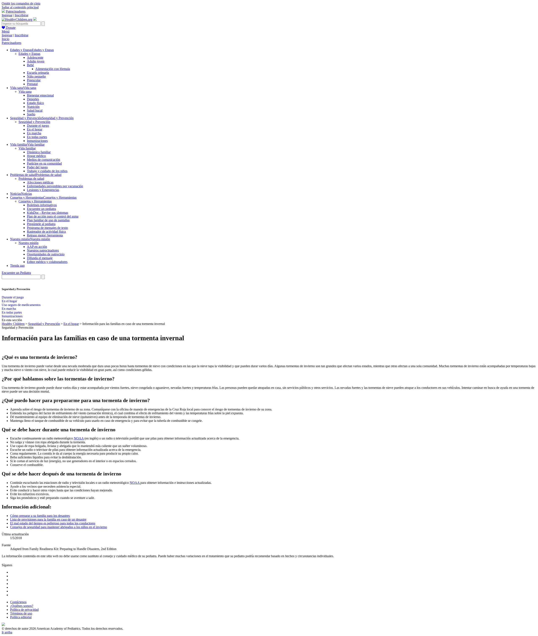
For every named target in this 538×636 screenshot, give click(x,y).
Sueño (31, 114)
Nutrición (33, 106)
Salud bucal (34, 110)
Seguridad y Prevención (34, 122)
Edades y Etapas (29, 53)
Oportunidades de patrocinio (46, 254)
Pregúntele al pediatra (41, 224)
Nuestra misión (28, 243)
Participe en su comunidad (44, 163)
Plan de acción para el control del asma (52, 216)
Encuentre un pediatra (41, 209)
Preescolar (34, 80)
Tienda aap (17, 265)
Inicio (5, 39)
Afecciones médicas (40, 182)
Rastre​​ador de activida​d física (46, 231)
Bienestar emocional (40, 95)
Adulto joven (35, 61)
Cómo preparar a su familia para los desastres (40, 515)
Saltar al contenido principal (20, 7)
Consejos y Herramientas (35, 201)
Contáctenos (18, 602)
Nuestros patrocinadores (43, 250)
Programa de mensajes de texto (47, 228)
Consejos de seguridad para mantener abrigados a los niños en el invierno (58, 527)
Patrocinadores (15, 11)
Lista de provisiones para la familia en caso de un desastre (48, 519)
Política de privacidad (24, 609)
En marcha (34, 133)
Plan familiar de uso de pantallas (48, 220)
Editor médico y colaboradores (47, 262)
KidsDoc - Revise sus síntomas (47, 212)
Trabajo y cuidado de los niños (47, 171)
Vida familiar (27, 148)
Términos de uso (21, 613)
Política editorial (21, 617)
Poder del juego (37, 167)
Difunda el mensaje (40, 258)
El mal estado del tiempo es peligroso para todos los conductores (52, 523)
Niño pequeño (36, 76)
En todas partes (37, 137)
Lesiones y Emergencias (43, 190)
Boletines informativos (42, 205)
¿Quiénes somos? (21, 606)
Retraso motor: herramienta (45, 235)
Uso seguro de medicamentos (21, 305)
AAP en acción (37, 246)
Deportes (33, 99)
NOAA (79, 438)
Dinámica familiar (39, 152)
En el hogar (34, 129)
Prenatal (32, 84)
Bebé (30, 65)
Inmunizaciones (37, 141)
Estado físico (35, 103)
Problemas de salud (31, 178)
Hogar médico (36, 156)
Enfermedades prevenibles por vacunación (55, 186)
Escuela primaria (38, 72)
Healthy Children (13, 324)
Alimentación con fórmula (52, 69)
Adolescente (35, 57)
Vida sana (25, 91)
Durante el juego (38, 125)
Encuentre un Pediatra (16, 272)
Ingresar (7, 15)
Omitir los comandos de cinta (21, 3)
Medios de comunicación (43, 159)
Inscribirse (21, 15)
